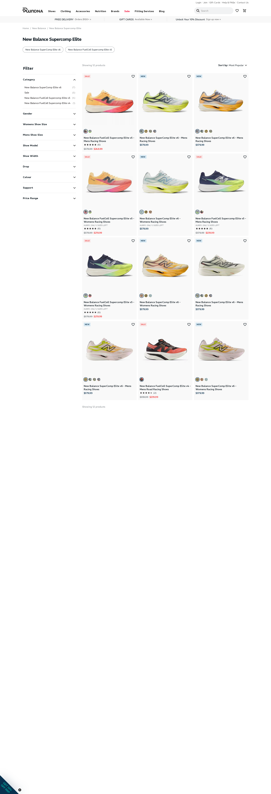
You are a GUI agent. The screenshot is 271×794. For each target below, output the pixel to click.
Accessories (83, 11)
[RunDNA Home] (33, 10)
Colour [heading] (27, 177)
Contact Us (242, 2)
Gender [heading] (27, 113)
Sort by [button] (223, 65)
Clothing (66, 11)
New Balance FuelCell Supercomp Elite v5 (90, 49)
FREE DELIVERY (73, 19)
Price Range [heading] (30, 198)
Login (198, 2)
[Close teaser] (19, 789)
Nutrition (100, 11)
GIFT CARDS (135, 19)
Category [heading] (29, 79)
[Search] (197, 11)
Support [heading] (28, 187)
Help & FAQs (228, 2)
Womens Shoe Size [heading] (35, 124)
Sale (127, 11)
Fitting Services (144, 11)
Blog (162, 11)
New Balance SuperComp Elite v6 (43, 49)
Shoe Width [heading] (30, 155)
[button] (49, 79)
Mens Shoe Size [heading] (33, 134)
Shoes (52, 11)
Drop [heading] (26, 166)
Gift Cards (214, 2)
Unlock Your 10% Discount (198, 19)
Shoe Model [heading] (30, 145)
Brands (115, 11)
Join (205, 2)
